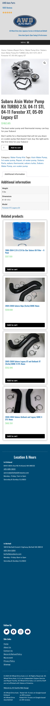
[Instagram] (21, 632)
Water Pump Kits (32, 50)
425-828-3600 (10, 469)
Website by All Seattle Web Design (16, 688)
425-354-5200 (10, 551)
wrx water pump (20, 166)
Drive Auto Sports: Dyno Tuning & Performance (33, 35)
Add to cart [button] (12, 269)
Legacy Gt (16, 208)
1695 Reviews (7, 7)
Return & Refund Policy (13, 654)
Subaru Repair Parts (15, 50)
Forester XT (6, 208)
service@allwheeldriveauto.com (16, 473)
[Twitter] (6, 632)
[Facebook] (14, 632)
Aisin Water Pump (39, 157)
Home (3, 50)
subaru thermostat (15, 163)
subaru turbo (30, 163)
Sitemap (7, 664)
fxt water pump (8, 160)
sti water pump (29, 160)
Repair (19, 160)
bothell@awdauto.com (12, 554)
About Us (7, 647)
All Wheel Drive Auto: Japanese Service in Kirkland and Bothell (28, 30)
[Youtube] (28, 632)
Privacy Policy (9, 661)
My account (8, 658)
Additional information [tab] (15, 174)
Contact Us (8, 651)
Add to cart (16, 148)
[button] (23, 42)
